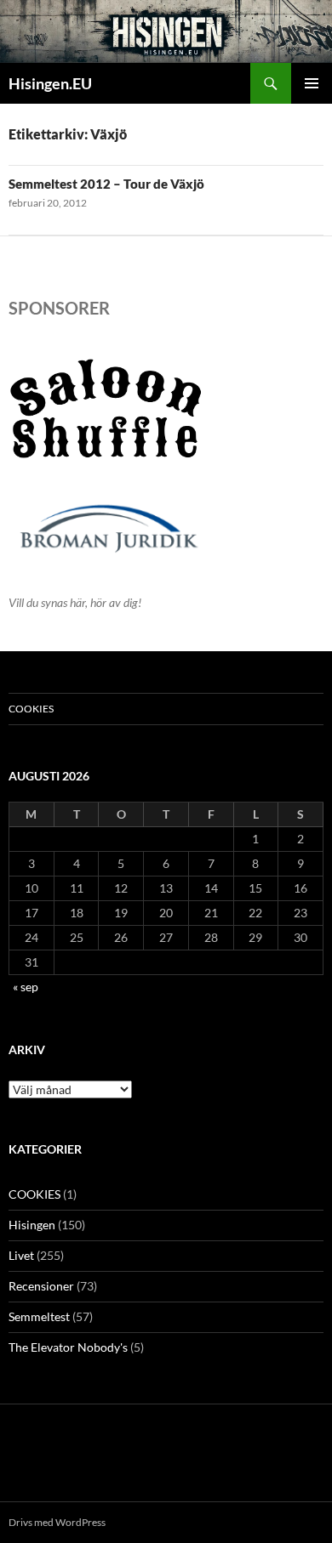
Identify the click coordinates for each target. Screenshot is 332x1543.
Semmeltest (39, 1316)
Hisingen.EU (50, 83)
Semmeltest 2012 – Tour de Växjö (106, 183)
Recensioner (41, 1286)
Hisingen (32, 1224)
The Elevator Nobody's (68, 1347)
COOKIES (31, 708)
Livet (21, 1255)
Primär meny (311, 83)
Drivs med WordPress (57, 1522)
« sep (25, 986)
